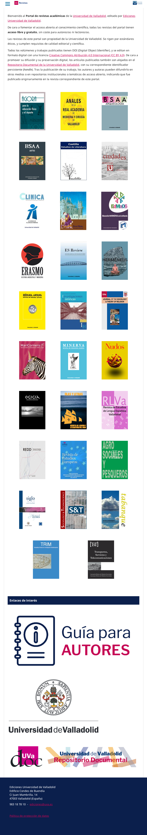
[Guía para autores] (73, 674)
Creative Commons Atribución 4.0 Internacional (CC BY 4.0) (86, 55)
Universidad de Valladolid (89, 16)
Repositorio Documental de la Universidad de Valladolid (43, 65)
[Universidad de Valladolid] (54, 733)
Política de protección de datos (29, 816)
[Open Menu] (7, 4)
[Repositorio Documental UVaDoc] (73, 769)
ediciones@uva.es (41, 804)
